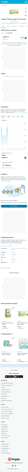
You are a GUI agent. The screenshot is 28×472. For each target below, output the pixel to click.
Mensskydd (4, 5)
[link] (8, 318)
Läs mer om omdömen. (6, 181)
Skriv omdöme (14, 21)
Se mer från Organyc (5, 268)
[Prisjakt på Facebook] (12, 465)
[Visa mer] (2, 38)
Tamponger (14, 259)
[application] (14, 136)
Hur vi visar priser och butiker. (14, 45)
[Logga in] (26, 2)
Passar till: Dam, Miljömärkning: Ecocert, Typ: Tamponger (14, 23)
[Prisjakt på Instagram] (15, 465)
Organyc (13, 252)
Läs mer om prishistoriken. (21, 112)
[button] (25, 8)
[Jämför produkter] (25, 15)
